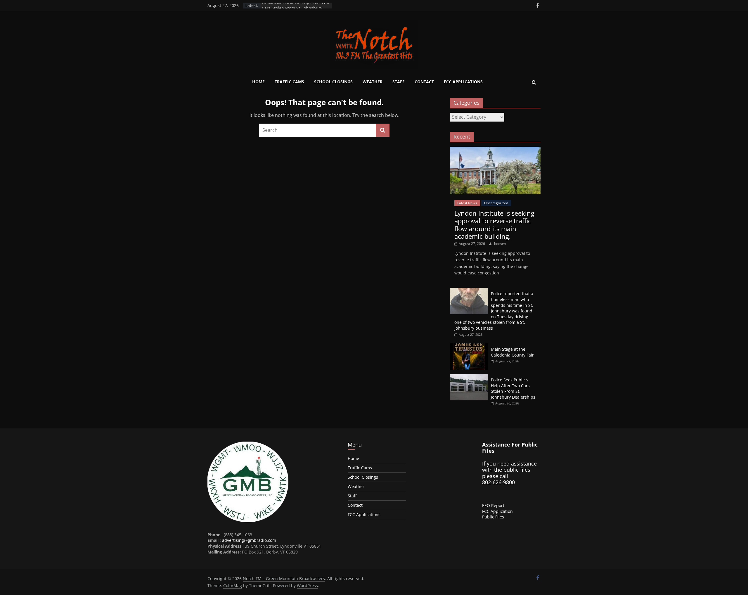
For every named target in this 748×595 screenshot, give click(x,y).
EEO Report (493, 505)
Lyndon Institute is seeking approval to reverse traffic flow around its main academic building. (494, 225)
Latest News (467, 202)
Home (258, 81)
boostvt (500, 243)
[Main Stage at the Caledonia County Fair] (469, 346)
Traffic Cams (289, 81)
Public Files (493, 517)
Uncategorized (496, 202)
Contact (424, 81)
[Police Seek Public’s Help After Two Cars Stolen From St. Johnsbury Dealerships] (469, 377)
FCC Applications (463, 81)
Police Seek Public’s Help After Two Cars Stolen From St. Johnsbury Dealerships (513, 388)
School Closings (333, 81)
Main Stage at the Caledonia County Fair (512, 352)
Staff (398, 81)
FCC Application (497, 511)
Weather (372, 81)
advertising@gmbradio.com (249, 540)
